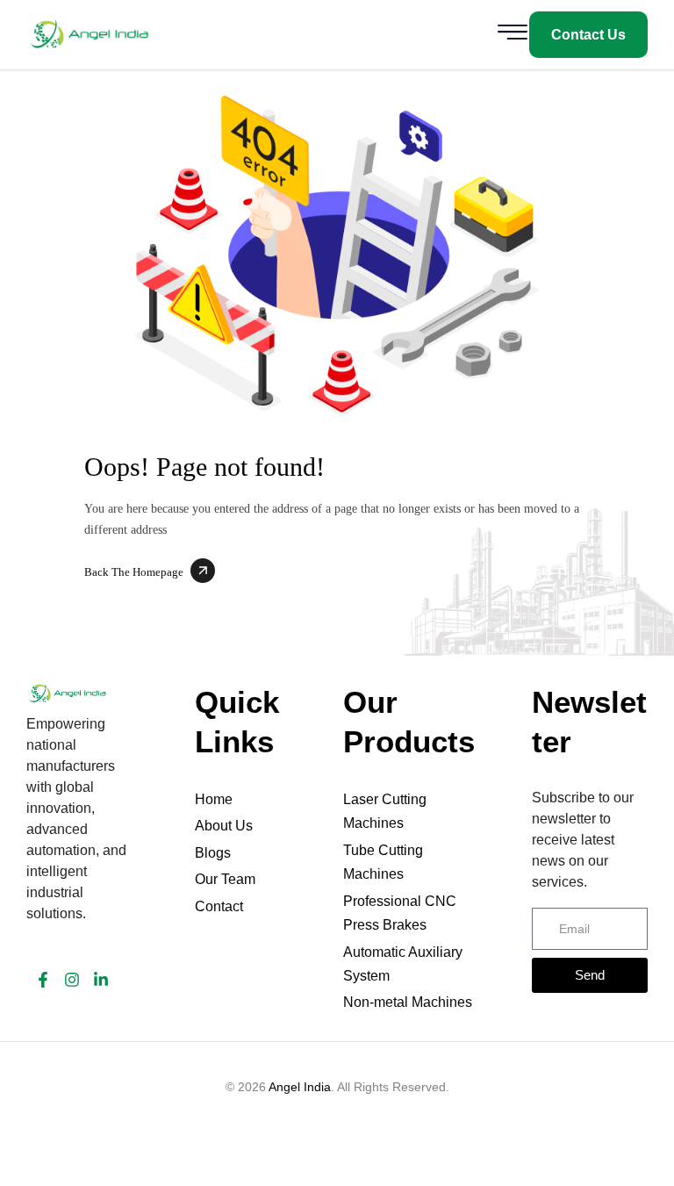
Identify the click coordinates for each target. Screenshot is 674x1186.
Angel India (300, 1087)
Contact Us (588, 34)
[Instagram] (72, 980)
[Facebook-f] (43, 980)
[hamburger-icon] (511, 35)
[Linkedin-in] (101, 980)
